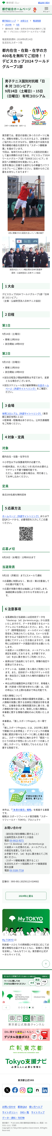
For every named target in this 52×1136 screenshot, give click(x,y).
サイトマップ (38, 1112)
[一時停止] (32, 1007)
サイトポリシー (10, 1112)
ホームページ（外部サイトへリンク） (21, 516)
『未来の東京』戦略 (21, 809)
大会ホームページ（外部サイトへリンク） (27, 387)
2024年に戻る (26, 896)
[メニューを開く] (46, 10)
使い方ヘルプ (35, 1106)
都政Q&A (22, 1106)
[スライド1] (19, 1007)
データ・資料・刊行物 (13, 1117)
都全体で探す (44, 2)
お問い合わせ (9, 1106)
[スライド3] (24, 1007)
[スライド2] (21, 1007)
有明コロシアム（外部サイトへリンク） (22, 413)
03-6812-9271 (16, 840)
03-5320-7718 (16, 870)
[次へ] (46, 1007)
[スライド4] (27, 1007)
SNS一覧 (24, 1112)
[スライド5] (29, 1007)
